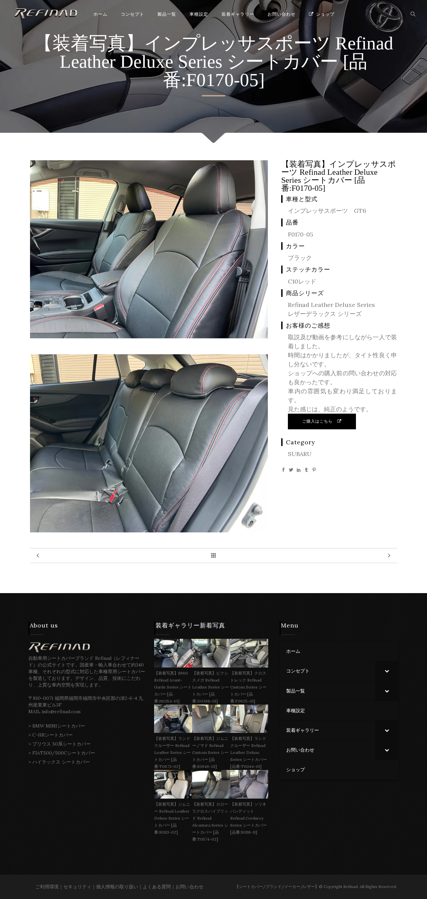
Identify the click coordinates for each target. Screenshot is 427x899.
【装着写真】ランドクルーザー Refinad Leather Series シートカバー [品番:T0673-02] (172, 752)
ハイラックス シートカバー (61, 762)
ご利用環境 (47, 887)
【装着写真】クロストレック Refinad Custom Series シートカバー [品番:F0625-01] (248, 687)
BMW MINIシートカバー (58, 726)
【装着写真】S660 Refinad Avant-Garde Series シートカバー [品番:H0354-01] (172, 687)
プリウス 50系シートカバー (61, 744)
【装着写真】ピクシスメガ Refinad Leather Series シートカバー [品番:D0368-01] (210, 687)
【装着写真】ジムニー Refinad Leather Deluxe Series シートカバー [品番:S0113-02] (172, 818)
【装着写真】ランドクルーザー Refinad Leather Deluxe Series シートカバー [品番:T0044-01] (248, 752)
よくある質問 (157, 887)
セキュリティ (77, 887)
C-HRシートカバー (52, 735)
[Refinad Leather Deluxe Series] (149, 336)
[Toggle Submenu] (387, 671)
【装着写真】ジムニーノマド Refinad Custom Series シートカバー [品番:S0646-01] (210, 752)
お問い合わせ (189, 887)
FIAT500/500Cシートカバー (63, 753)
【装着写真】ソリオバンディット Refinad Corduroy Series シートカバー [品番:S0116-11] (248, 818)
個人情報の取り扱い (117, 887)
